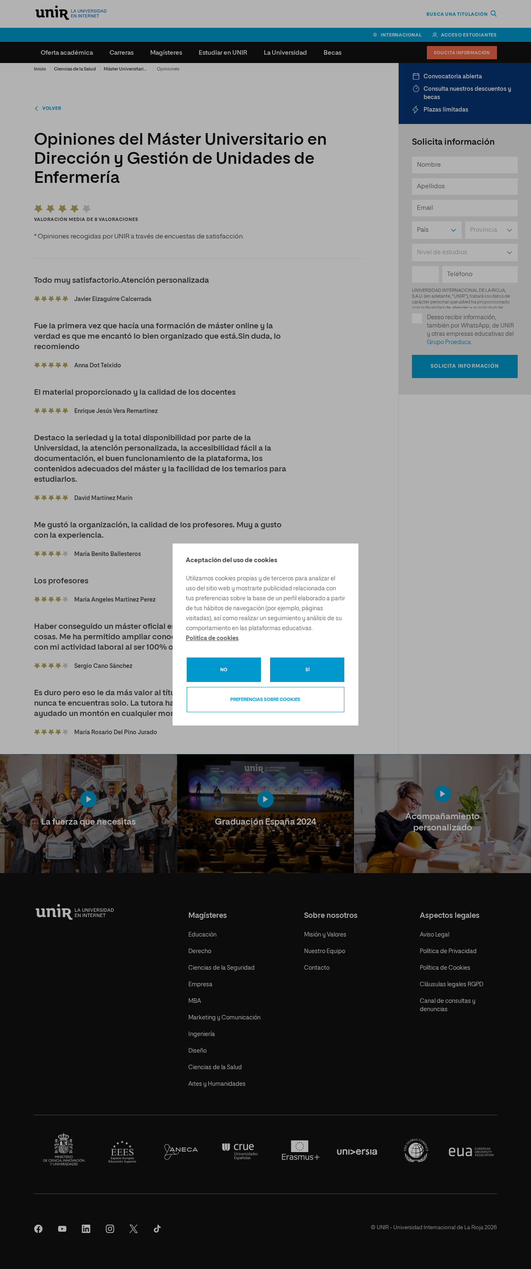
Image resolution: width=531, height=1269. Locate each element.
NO (223, 669)
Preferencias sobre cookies (265, 699)
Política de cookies (212, 638)
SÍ (307, 669)
